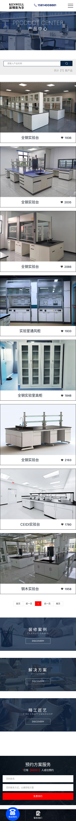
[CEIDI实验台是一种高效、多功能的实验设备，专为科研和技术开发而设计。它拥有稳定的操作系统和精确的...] (38, 494)
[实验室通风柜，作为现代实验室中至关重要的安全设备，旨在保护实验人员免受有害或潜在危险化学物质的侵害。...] (38, 301)
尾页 (58, 603)
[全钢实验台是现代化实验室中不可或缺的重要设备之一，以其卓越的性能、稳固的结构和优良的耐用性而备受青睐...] (38, 107)
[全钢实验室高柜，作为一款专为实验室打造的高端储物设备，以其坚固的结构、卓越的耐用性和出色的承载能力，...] (38, 365)
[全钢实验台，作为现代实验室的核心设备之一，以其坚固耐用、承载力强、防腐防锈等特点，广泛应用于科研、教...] (38, 236)
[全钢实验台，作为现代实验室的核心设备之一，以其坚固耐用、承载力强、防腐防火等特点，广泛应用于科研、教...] (38, 172)
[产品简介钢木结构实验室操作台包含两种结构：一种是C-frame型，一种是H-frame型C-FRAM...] (38, 558)
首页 (18, 603)
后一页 (47, 603)
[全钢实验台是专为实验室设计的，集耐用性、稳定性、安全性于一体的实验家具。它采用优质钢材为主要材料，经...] (38, 429)
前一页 (29, 603)
